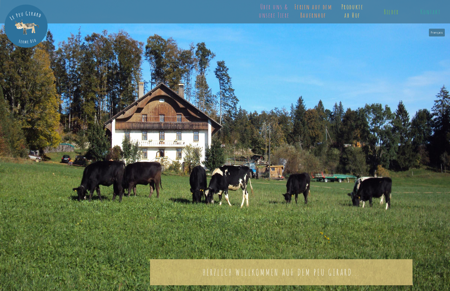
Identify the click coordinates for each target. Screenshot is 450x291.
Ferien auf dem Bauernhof (313, 11)
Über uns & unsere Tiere (274, 11)
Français (437, 32)
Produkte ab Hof (352, 11)
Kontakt (430, 12)
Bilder (391, 12)
